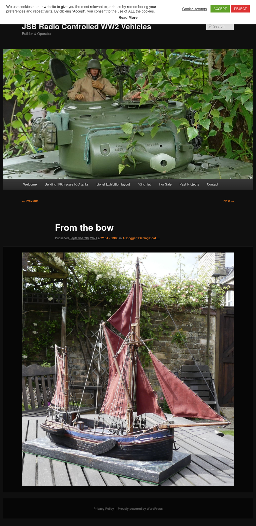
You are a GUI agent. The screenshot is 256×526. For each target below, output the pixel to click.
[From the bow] (128, 369)
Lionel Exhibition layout (113, 184)
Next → (229, 200)
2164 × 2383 (109, 238)
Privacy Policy (104, 508)
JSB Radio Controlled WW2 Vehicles (86, 26)
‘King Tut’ (145, 184)
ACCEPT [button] (220, 8)
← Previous (30, 200)
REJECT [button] (240, 8)
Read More (128, 17)
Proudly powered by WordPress (140, 508)
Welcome (30, 184)
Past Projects (189, 184)
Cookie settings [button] (194, 8)
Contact (212, 184)
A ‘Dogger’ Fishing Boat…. (141, 238)
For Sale (165, 184)
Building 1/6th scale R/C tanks (67, 184)
